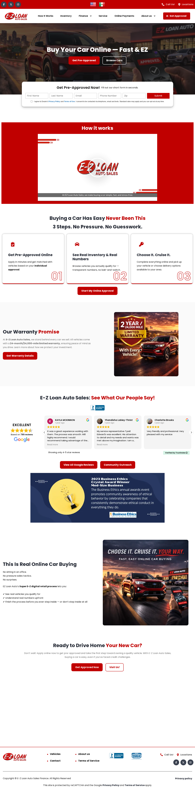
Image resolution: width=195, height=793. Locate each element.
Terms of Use (69, 101)
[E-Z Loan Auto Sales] (16, 16)
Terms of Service (88, 760)
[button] (97, 167)
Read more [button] (52, 444)
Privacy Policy (54, 101)
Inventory (66, 16)
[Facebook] (4, 4)
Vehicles (55, 754)
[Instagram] (18, 4)
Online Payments (124, 16)
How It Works (45, 16)
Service (103, 16)
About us (146, 16)
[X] (11, 4)
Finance (83, 16)
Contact (55, 760)
